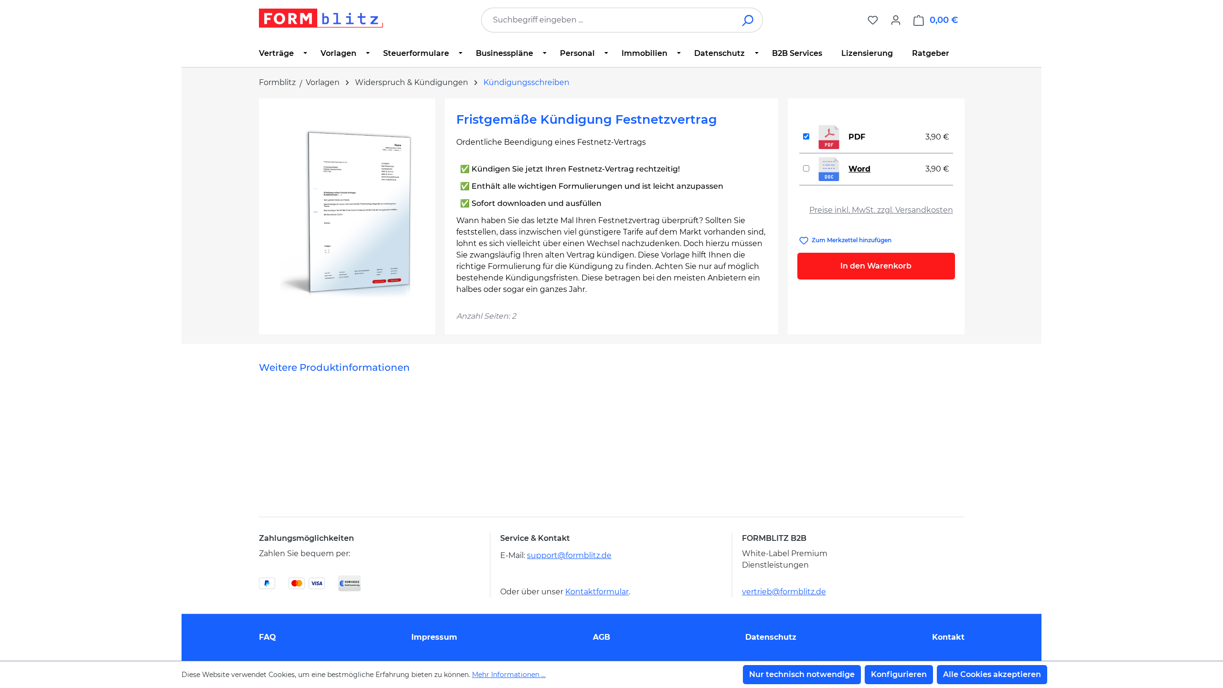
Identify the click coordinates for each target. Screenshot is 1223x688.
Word (859, 168)
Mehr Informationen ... (509, 674)
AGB (601, 637)
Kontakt (948, 637)
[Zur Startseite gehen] (321, 18)
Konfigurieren (899, 674)
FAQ (267, 637)
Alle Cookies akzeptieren (992, 674)
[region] (347, 212)
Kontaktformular (597, 591)
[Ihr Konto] (895, 20)
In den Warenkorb (876, 265)
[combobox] (607, 20)
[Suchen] (748, 20)
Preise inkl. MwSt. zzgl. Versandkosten (881, 210)
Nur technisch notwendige (802, 674)
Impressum (434, 637)
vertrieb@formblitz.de (784, 591)
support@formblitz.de (569, 555)
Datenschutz (770, 637)
